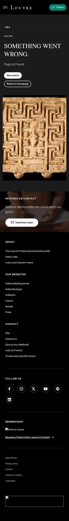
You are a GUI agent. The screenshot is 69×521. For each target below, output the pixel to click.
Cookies (9, 469)
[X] (33, 389)
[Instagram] (21, 389)
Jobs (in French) (13, 350)
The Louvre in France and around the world (27, 251)
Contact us (11, 338)
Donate (9, 306)
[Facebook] (9, 389)
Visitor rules (11, 256)
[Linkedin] (9, 400)
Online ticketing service (17, 283)
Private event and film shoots (20, 356)
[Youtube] (46, 389)
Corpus (9, 300)
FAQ (7, 333)
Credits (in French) (13, 475)
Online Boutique (13, 289)
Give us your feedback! (17, 344)
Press (8, 312)
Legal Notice (11, 458)
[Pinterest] (58, 389)
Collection (10, 295)
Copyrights (10, 481)
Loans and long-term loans (19, 262)
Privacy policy (11, 463)
